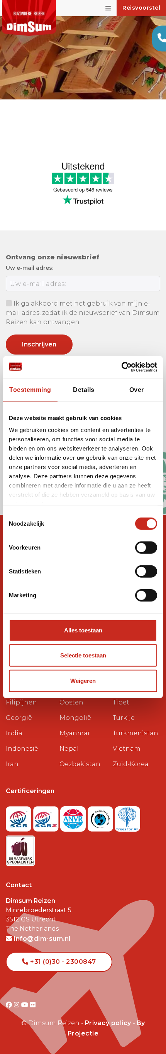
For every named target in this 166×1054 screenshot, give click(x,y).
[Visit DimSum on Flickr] (33, 1005)
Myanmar (74, 733)
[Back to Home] (29, 18)
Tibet (121, 702)
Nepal (69, 748)
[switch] (146, 547)
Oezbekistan (79, 764)
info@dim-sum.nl (41, 938)
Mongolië (75, 717)
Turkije (124, 717)
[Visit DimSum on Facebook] (10, 1005)
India (14, 733)
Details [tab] (84, 389)
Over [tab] (136, 389)
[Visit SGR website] (19, 816)
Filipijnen (21, 702)
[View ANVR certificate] (74, 816)
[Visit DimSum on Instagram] (17, 1005)
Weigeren (83, 680)
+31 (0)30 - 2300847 (62, 961)
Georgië (19, 717)
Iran (12, 764)
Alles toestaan (83, 630)
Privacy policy (108, 1023)
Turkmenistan (135, 733)
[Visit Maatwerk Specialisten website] (20, 848)
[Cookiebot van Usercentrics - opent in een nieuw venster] (123, 366)
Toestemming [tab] (30, 389)
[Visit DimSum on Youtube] (25, 1005)
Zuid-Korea (131, 764)
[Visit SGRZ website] (47, 816)
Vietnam (127, 748)
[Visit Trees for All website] (127, 816)
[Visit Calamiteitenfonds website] (101, 816)
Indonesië (22, 748)
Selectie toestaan (83, 655)
